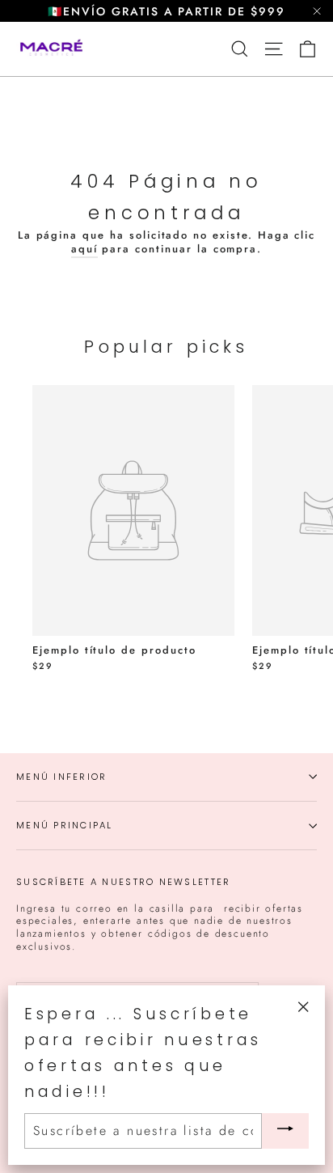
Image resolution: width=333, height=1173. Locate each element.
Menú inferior (61, 776)
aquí (84, 248)
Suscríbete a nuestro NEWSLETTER (123, 881)
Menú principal (64, 825)
